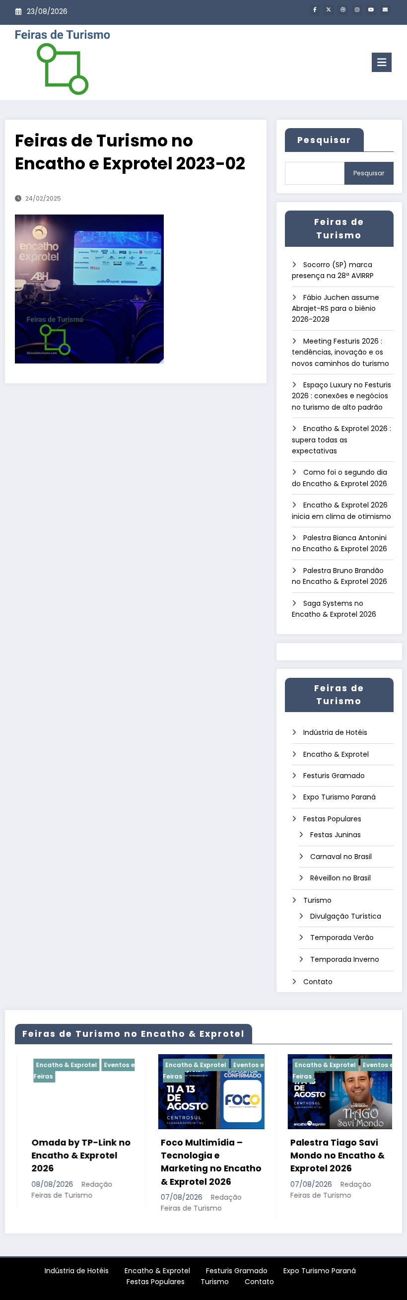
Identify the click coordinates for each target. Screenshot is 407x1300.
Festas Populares (332, 819)
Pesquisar (324, 140)
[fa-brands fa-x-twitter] (329, 10)
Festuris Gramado (334, 776)
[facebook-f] (314, 10)
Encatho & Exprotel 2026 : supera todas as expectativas (341, 440)
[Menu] (382, 62)
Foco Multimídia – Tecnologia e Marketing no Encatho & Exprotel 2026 (197, 1162)
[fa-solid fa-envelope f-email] (385, 10)
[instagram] (357, 10)
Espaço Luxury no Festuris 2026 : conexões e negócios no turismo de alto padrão (341, 396)
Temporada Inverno (344, 959)
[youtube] (371, 10)
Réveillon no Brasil (340, 878)
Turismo (317, 900)
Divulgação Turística (345, 916)
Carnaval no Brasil (341, 857)
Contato (318, 982)
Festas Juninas (335, 835)
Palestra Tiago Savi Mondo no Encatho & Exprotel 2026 (324, 1156)
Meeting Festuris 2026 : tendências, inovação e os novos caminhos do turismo (340, 352)
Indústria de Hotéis (335, 732)
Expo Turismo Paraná (339, 797)
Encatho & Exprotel (336, 754)
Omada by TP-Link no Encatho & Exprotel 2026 (67, 1156)
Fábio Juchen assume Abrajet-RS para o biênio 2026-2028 (335, 308)
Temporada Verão (342, 937)
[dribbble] (343, 10)
